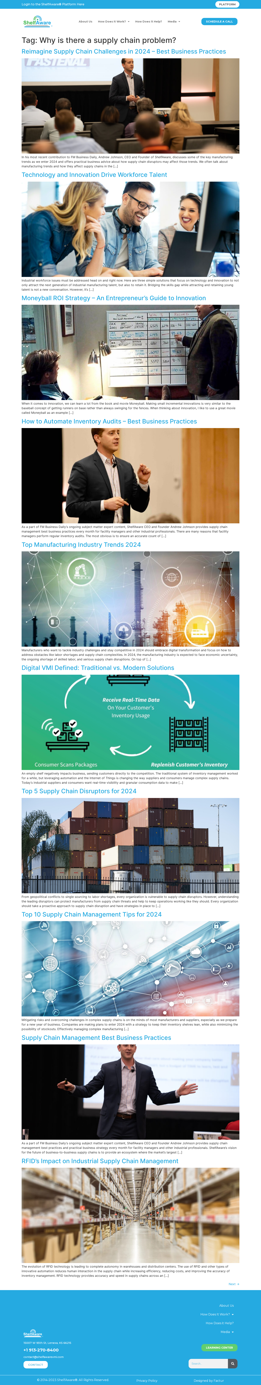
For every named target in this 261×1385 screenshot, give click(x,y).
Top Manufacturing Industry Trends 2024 (81, 544)
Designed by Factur (209, 1381)
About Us (85, 21)
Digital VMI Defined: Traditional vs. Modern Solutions (98, 667)
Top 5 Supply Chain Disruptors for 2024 (79, 791)
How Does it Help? (148, 21)
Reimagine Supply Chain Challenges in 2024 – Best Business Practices (124, 51)
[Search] (232, 1363)
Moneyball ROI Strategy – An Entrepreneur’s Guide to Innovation (114, 298)
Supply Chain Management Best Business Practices (96, 1037)
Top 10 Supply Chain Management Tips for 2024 (92, 914)
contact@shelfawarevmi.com (44, 1357)
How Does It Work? (112, 21)
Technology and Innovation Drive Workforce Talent (94, 174)
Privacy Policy (146, 1381)
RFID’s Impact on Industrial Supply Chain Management (100, 1161)
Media (172, 21)
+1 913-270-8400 (41, 1350)
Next (234, 1284)
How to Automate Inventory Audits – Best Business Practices (109, 421)
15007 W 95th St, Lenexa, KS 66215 (47, 1343)
